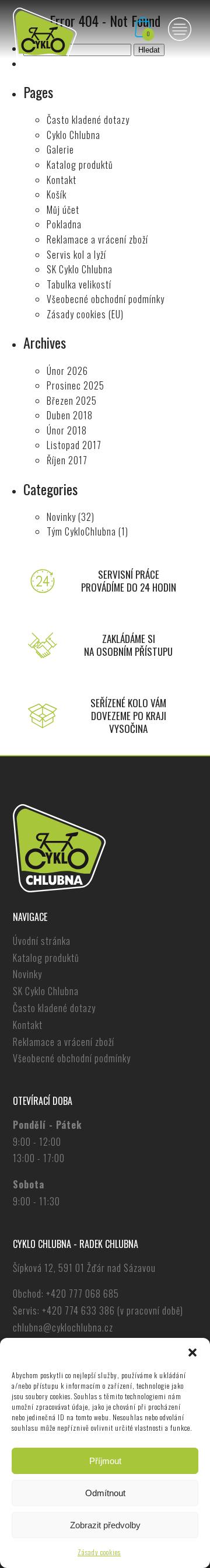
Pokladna (64, 224)
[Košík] (143, 34)
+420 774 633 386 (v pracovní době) (112, 1310)
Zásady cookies (99, 1552)
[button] (192, 1352)
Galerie (60, 149)
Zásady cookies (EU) (85, 314)
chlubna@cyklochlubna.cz (63, 1327)
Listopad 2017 (74, 445)
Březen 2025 (72, 401)
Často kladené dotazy (88, 120)
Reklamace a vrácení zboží (97, 239)
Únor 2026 (67, 371)
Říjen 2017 (67, 460)
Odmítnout (105, 1493)
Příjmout (105, 1461)
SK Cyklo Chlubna (80, 269)
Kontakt (61, 180)
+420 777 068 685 (82, 1294)
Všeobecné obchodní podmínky (105, 299)
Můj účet (63, 210)
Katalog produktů (80, 165)
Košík (56, 194)
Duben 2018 (70, 415)
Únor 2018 (67, 430)
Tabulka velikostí (79, 284)
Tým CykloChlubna (81, 531)
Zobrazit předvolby (105, 1525)
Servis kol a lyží (76, 255)
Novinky (61, 517)
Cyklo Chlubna (73, 135)
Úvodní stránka (42, 941)
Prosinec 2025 (75, 385)
